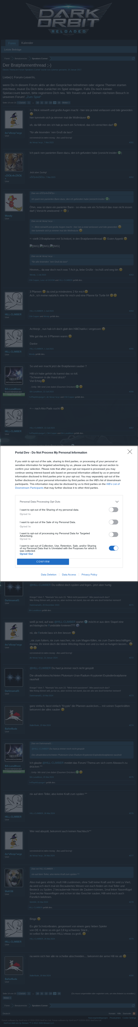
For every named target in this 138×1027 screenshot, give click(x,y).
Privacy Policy (89, 574)
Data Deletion (48, 574)
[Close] (131, 452)
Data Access (69, 574)
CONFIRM (43, 561)
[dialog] (69, 513)
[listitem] (69, 502)
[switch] (113, 509)
